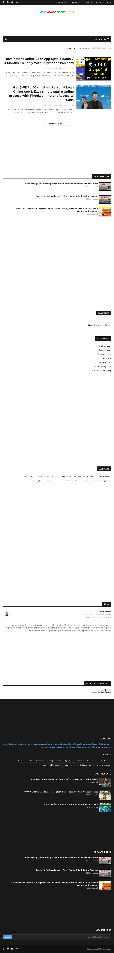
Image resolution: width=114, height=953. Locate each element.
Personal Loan (105, 362)
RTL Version (62, 2)
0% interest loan (103, 476)
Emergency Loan (104, 354)
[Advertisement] (57, 26)
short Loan (41, 765)
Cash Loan (88, 476)
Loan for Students (102, 765)
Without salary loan (102, 367)
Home (108, 2)
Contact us (88, 2)
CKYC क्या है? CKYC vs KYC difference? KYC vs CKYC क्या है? (71, 804)
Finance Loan (52, 476)
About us (100, 2)
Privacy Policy (75, 2)
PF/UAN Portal (105, 358)
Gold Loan (22, 761)
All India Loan (105, 346)
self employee (38, 481)
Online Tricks (104, 611)
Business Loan (105, 350)
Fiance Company (37, 761)
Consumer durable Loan (71, 476)
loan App (51, 481)
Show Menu (100, 39)
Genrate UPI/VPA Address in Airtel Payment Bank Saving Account (67, 196)
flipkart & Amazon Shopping (99, 371)
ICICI (33, 476)
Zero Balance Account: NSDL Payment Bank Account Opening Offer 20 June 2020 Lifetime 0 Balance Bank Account (54, 210)
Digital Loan (69, 761)
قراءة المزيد (13, 75)
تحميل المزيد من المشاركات (57, 123)
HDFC (40, 476)
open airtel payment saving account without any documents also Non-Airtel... (61, 183)
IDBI (25, 476)
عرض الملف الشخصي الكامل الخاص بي (97, 617)
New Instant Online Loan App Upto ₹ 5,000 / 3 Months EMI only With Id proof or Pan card (39, 61)
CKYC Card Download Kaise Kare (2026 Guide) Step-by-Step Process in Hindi (61, 792)
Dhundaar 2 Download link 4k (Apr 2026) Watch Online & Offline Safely (64, 779)
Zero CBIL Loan (65, 481)
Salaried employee (102, 481)
